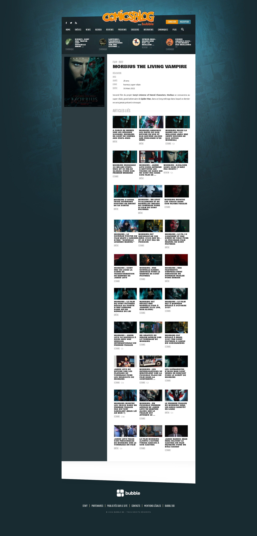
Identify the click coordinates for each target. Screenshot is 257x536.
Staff (85, 506)
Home (68, 30)
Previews (122, 30)
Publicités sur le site (117, 506)
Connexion (172, 22)
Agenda (98, 30)
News (88, 30)
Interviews (148, 30)
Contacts (136, 506)
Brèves (78, 30)
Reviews (110, 30)
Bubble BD (170, 506)
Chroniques (163, 30)
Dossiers (135, 30)
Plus (175, 30)
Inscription (184, 22)
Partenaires (97, 506)
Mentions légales (152, 506)
